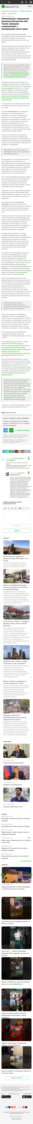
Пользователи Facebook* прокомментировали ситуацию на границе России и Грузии (14, 717)
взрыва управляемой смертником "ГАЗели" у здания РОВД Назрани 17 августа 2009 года (16, 349)
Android (23, 380)
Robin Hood (20, 473)
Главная (3, 13)
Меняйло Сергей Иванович (12, 785)
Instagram (13, 395)
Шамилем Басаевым (15, 72)
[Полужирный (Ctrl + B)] (5, 508)
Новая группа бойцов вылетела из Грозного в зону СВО (16, 841)
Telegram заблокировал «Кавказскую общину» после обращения (13, 1044)
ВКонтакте (20, 395)
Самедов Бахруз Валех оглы (12, 806)
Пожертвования (28, 1093)
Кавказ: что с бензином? (10, 11)
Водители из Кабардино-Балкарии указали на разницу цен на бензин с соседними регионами (15, 587)
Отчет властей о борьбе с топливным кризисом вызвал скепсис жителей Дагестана (16, 623)
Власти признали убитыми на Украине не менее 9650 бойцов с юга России (16, 558)
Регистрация (17, 526)
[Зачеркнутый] (15, 508)
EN (5, 1)
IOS (28, 380)
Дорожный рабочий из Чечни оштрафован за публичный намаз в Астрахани (16, 888)
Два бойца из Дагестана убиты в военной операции (15, 819)
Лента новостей (12, 13)
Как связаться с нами (14, 1093)
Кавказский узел (10, 341)
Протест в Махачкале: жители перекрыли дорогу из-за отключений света (15, 983)
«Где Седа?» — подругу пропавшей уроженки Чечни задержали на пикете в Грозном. (15, 953)
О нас (2, 1093)
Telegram (20, 387)
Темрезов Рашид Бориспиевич (13, 763)
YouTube (22, 399)
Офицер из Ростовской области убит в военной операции (14, 849)
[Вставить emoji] (20, 508)
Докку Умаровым (21, 272)
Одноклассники (8, 397)
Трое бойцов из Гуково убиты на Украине (15, 826)
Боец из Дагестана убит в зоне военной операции (14, 857)
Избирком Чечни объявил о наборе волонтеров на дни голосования (15, 662)
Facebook (6, 395)
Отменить (17, 531)
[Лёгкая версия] (9, 2)
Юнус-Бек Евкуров (20, 367)
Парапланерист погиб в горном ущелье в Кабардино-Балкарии (15, 833)
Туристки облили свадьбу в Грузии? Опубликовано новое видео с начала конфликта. (13, 1015)
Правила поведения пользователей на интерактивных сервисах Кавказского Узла (16, 1112)
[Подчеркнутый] (12, 508)
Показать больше (16, 1078)
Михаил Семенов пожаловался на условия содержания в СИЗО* (14, 682)
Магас (11, 48)
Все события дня (26, 861)
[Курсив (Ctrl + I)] (8, 508)
